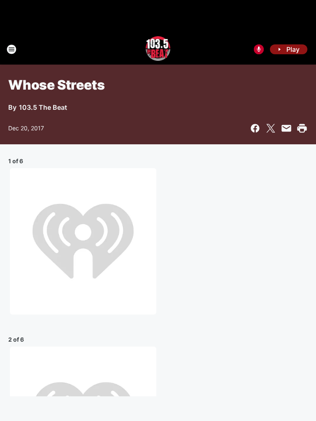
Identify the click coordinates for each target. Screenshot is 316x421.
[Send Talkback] (259, 49)
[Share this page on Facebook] (255, 128)
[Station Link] (158, 49)
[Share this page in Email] (286, 128)
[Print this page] (302, 128)
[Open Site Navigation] (11, 49)
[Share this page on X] (270, 128)
